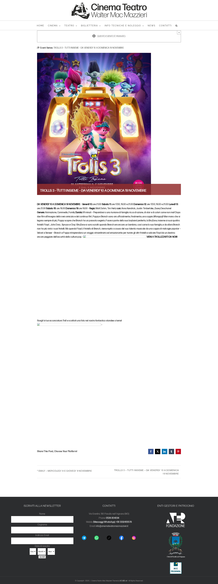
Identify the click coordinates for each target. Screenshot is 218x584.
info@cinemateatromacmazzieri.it (112, 526)
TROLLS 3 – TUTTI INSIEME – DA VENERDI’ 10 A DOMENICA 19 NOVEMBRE (146, 472)
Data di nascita (42, 546)
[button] (176, 25)
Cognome (42, 524)
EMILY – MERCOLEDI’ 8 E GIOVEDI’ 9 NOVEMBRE (65, 470)
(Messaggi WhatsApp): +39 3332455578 (112, 522)
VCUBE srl (123, 581)
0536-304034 (112, 518)
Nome (42, 513)
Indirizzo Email (42, 535)
